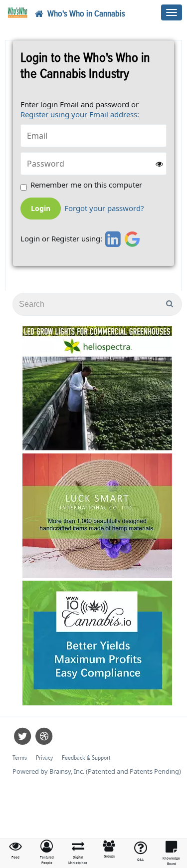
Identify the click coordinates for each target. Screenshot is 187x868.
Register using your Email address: (79, 114)
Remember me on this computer (86, 185)
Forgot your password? (104, 208)
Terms (19, 758)
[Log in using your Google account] (132, 238)
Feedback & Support (86, 758)
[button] (47, 853)
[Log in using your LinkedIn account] (111, 238)
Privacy (44, 758)
